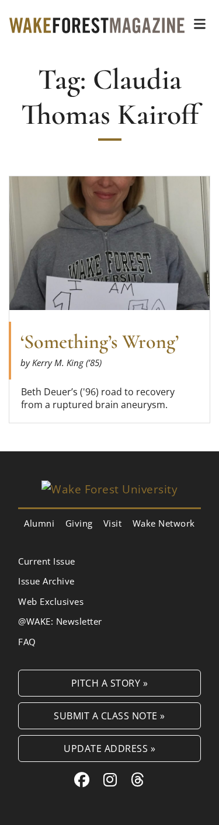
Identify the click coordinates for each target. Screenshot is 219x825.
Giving (79, 523)
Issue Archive (46, 581)
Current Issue (46, 561)
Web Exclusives (51, 601)
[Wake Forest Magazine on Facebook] (82, 779)
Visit (112, 523)
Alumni (39, 523)
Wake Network (164, 523)
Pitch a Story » (109, 683)
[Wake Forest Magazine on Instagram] (110, 779)
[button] (199, 24)
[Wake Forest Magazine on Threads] (138, 779)
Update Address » (109, 748)
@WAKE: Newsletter (60, 621)
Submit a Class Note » (109, 715)
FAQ (27, 642)
